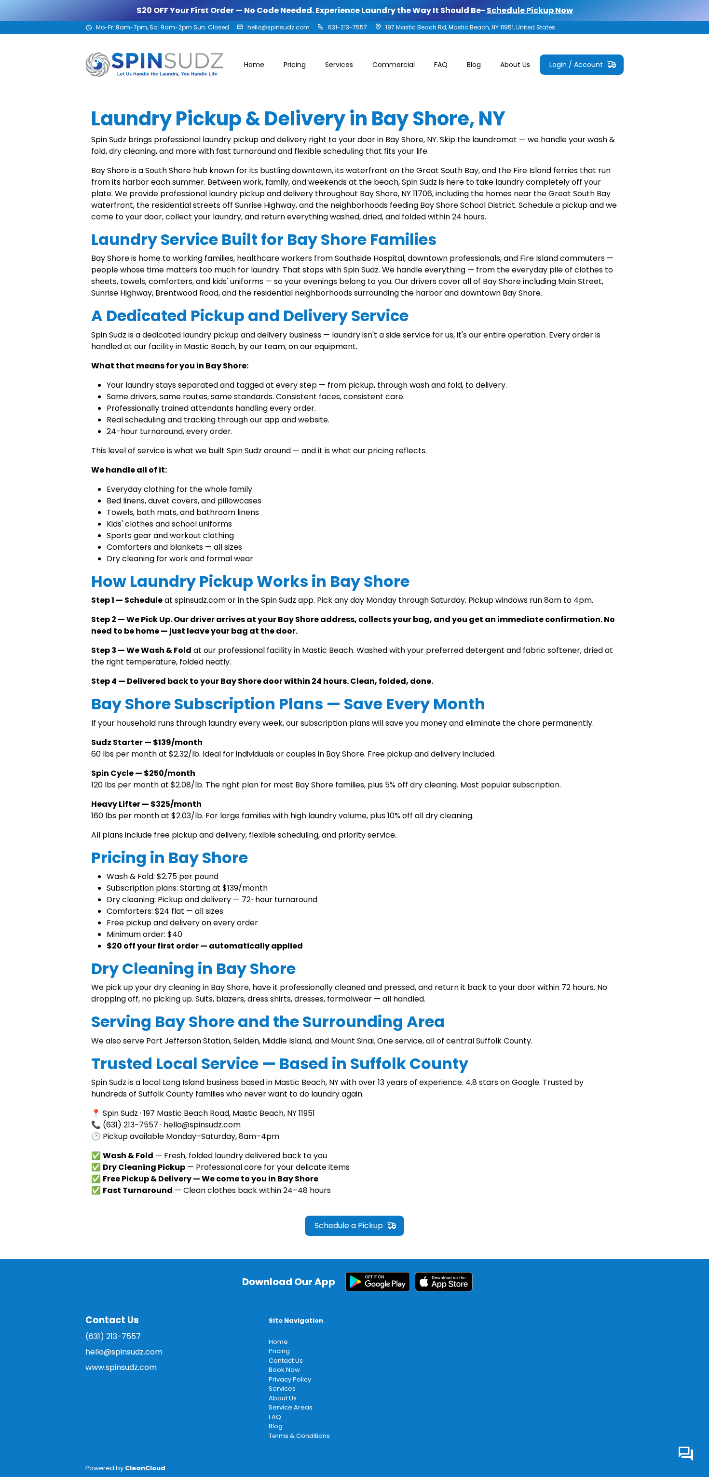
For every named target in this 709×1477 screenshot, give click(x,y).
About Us (283, 1398)
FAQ (275, 1417)
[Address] (378, 27)
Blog (276, 1426)
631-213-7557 (347, 27)
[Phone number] (320, 27)
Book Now (284, 1369)
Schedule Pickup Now (530, 10)
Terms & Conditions (299, 1435)
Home (278, 1341)
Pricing (279, 1350)
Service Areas (291, 1407)
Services (282, 1388)
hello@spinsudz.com (278, 27)
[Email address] (240, 27)
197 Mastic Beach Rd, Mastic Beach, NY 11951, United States (470, 27)
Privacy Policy (290, 1379)
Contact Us (286, 1360)
